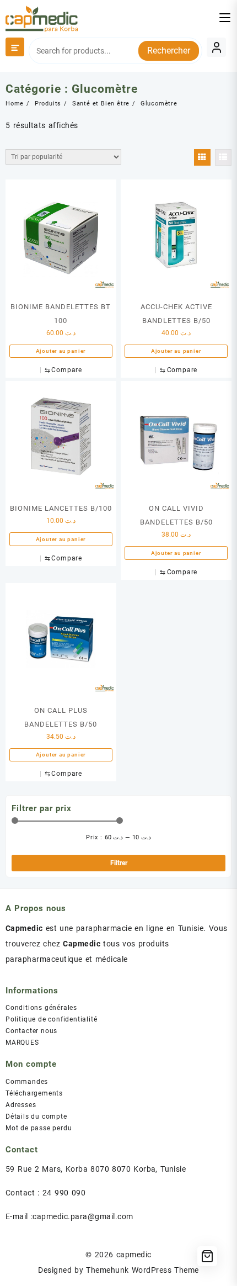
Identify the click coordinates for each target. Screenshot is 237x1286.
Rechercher (168, 50)
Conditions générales (41, 1008)
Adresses (21, 1105)
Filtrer (118, 863)
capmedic (134, 1254)
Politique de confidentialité (51, 1019)
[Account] (216, 47)
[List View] (223, 157)
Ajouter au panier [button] (61, 351)
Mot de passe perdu (39, 1128)
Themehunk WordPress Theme (142, 1270)
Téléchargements (34, 1093)
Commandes (27, 1082)
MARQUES (22, 1042)
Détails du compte (36, 1116)
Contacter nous (31, 1031)
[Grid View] (202, 157)
